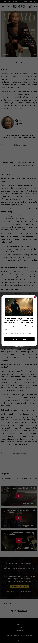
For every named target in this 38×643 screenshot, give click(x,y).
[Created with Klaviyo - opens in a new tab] (19, 347)
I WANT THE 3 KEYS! (19, 339)
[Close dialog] (35, 297)
